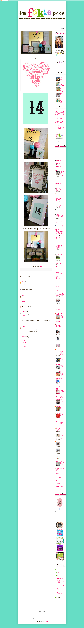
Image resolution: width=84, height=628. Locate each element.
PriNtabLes (27, 270)
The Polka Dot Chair (59, 481)
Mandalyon (24, 326)
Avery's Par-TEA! (58, 470)
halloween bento (61, 330)
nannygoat (58, 406)
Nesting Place (58, 166)
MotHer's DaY (61, 122)
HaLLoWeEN (57, 121)
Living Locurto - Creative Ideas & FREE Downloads (60, 161)
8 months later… (61, 423)
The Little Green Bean (59, 364)
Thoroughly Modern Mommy (59, 475)
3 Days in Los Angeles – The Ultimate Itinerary (59, 163)
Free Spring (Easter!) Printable (62, 463)
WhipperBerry (58, 309)
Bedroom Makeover (61, 366)
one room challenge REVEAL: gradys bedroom (61, 352)
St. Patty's (57, 125)
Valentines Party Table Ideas (62, 391)
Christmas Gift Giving (58, 115)
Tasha (23, 295)
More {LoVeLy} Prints (60, 585)
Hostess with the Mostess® (59, 266)
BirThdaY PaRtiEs (61, 113)
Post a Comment (23, 342)
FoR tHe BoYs (59, 118)
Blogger (46, 621)
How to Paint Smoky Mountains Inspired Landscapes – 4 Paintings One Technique (60, 205)
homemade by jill (59, 432)
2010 (57, 595)
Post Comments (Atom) (28, 346)
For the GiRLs (59, 119)
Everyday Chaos (59, 421)
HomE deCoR (24, 270)
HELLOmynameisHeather (60, 281)
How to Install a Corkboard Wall (58, 278)
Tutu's (56, 128)
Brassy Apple (58, 413)
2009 (57, 597)
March (58, 573)
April (58, 572)
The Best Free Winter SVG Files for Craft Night (60, 243)
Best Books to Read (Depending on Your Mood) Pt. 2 (59, 247)
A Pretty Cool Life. (59, 329)
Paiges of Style (24, 336)
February (59, 575)
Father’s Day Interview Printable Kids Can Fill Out (59, 211)
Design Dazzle (58, 198)
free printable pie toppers (60, 397)
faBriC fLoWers (58, 117)
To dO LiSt (62, 127)
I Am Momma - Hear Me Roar (59, 314)
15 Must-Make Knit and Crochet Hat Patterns (59, 326)
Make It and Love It (59, 272)
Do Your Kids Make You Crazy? (62, 316)
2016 (57, 569)
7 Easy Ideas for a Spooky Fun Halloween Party (59, 268)
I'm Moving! (62, 455)
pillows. (58, 584)
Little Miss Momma (59, 245)
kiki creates (58, 454)
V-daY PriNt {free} (60, 587)
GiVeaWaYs (62, 120)
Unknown (23, 281)
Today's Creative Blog (59, 250)
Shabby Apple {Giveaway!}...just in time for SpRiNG (62, 100)
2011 (57, 571)
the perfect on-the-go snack (61, 380)
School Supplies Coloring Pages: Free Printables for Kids (60, 195)
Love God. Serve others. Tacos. (61, 338)
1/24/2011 (23, 277)
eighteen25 (58, 484)
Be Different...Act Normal (59, 255)
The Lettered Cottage (59, 225)
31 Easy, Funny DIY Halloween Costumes (59, 274)
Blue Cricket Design (59, 385)
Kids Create (58, 209)
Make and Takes (58, 324)
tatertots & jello (58, 219)
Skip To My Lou (58, 193)
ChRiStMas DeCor (59, 114)
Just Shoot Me (58, 441)
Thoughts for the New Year (62, 299)
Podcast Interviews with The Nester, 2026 (60, 168)
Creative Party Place (59, 478)
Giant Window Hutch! (59, 322)
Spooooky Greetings (61, 401)
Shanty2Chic (58, 188)
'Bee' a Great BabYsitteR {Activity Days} (60, 581)
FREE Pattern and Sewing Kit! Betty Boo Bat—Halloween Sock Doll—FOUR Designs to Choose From (60, 284)
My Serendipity (24, 287)
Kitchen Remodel (61, 408)
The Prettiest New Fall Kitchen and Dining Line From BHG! (62, 173)
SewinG (62, 124)
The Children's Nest (59, 371)
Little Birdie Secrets (59, 378)
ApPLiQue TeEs (58, 112)
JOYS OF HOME (59, 399)
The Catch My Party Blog (59, 230)
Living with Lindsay (59, 486)
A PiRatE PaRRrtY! (60, 591)
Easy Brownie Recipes (59, 251)
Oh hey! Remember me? (62, 94)
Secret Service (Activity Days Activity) (61, 89)
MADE (57, 480)
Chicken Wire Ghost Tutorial (62, 257)
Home (36, 344)
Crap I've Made (58, 483)
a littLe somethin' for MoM (61, 78)
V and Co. (57, 177)
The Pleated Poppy (59, 487)
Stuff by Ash (24, 311)
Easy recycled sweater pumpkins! (61, 374)
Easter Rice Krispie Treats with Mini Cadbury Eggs (60, 295)
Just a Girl (58, 276)
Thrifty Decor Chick (59, 170)
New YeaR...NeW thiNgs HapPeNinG (60, 593)
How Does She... (58, 183)
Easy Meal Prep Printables (58, 291)
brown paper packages (60, 293)
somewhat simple (59, 304)
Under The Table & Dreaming (59, 473)
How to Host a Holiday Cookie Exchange (59, 306)
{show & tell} (58, 321)
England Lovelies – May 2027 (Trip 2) (59, 200)
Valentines (31, 270)
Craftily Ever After (59, 461)
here (41, 266)
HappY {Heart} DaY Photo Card (60, 579)
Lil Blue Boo (58, 202)
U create (57, 214)
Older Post (50, 344)
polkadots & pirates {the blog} (60, 469)
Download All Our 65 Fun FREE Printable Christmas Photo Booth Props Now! (59, 233)
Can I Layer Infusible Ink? (60, 263)
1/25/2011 (23, 291)
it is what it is (58, 489)
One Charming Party (59, 396)
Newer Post (22, 344)
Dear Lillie (57, 236)
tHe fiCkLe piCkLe (59, 342)
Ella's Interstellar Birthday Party (61, 360)
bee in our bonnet (59, 428)
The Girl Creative (59, 241)
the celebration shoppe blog (60, 262)
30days (57, 289)
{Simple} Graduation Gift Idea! (62, 449)
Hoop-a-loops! (58, 386)
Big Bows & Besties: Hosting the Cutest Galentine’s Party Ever (59, 221)
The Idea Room (58, 477)
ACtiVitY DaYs (59, 111)
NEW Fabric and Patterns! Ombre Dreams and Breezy (60, 179)
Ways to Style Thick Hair (62, 443)
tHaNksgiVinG (57, 127)
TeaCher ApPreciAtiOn (59, 126)
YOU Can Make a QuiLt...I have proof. (62, 84)
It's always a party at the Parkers (59, 389)
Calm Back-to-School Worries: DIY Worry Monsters (59, 185)
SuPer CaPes (62, 125)
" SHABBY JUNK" (25, 305)
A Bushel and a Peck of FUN (59, 357)
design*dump (58, 349)
